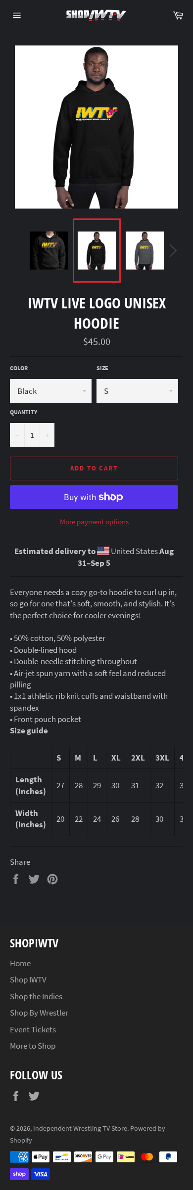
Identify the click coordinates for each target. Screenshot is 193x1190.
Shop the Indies (36, 996)
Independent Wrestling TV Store (80, 1128)
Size (102, 368)
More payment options (94, 521)
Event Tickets (33, 1029)
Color (19, 368)
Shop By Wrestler (39, 1012)
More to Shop (32, 1045)
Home (20, 963)
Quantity (23, 412)
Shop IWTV (28, 979)
